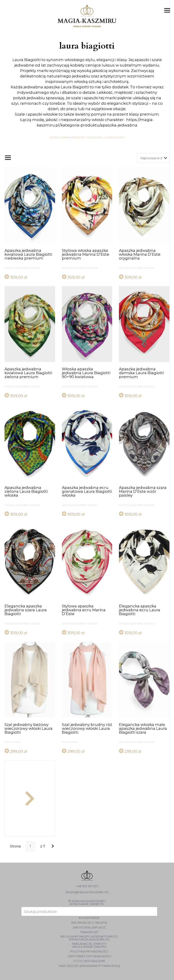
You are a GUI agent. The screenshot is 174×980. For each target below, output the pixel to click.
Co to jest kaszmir (89, 961)
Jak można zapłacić (89, 927)
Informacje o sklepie (89, 922)
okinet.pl (96, 904)
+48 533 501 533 (87, 886)
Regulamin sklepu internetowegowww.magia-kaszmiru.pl (89, 938)
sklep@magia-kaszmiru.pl (87, 892)
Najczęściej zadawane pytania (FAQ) (89, 965)
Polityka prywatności (89, 951)
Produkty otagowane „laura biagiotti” (99, 137)
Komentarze (89, 917)
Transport (89, 932)
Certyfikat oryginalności (89, 956)
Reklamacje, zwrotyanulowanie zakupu (89, 945)
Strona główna (60, 137)
